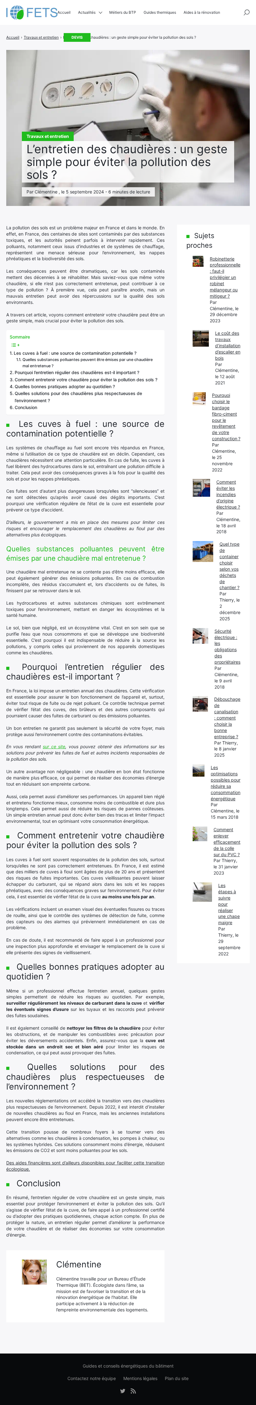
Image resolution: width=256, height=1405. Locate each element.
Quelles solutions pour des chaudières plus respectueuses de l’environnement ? (78, 397)
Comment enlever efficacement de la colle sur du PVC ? (227, 842)
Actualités (87, 12)
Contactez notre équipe (91, 1378)
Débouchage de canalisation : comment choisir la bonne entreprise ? (227, 717)
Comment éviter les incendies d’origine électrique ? (228, 494)
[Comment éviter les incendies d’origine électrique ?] (201, 487)
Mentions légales (140, 1378)
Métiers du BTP (122, 12)
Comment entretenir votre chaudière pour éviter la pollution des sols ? (86, 379)
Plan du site (177, 1378)
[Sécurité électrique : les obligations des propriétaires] (200, 636)
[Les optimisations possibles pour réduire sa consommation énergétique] (198, 770)
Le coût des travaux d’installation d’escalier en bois (227, 345)
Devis (77, 37)
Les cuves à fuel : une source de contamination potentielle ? (75, 353)
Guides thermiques (160, 12)
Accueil (64, 12)
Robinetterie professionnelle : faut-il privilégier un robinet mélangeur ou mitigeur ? (225, 277)
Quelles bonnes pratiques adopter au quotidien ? (65, 386)
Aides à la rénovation (202, 12)
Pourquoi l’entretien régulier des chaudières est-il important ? (77, 372)
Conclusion (26, 407)
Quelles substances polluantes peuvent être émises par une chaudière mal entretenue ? (87, 362)
